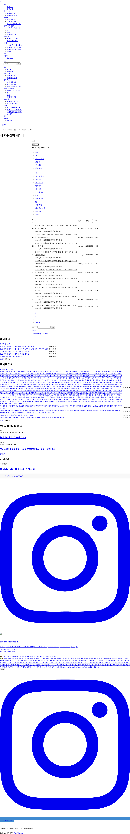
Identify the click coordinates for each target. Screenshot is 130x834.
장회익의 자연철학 (9, 26)
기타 (36, 214)
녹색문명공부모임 (12, 39)
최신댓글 (3, 369)
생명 (36, 195)
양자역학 (38, 186)
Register (10, 58)
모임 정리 (38, 162)
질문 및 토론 (39, 159)
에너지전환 (7, 11)
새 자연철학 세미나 (12, 41)
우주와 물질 (39, 192)
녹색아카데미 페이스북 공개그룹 (17, 469)
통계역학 (38, 189)
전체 (36, 152)
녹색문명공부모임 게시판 (14, 47)
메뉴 (1, 1)
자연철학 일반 (40, 208)
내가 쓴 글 (7, 344)
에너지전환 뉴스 (12, 13)
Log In (6, 56)
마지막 (37, 322)
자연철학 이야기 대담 (13, 28)
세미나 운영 (39, 168)
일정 (5, 53)
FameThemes (18, 833)
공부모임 (6, 36)
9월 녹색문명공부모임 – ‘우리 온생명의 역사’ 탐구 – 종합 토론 (27, 449)
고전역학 (38, 179)
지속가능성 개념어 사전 (14, 24)
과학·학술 (7, 17)
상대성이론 (39, 182)
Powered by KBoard (40, 333)
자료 (36, 155)
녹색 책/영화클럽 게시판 (14, 49)
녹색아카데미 (4, 125)
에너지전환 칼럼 (12, 15)
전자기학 (38, 211)
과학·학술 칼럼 (11, 22)
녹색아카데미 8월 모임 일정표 (13, 437)
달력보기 (2, 454)
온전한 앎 (38, 205)
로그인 (2, 359)
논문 (8, 32)
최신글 (2, 344)
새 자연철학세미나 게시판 (14, 45)
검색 (53, 327)
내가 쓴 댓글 (9, 369)
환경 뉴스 (10, 7)
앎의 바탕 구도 (40, 176)
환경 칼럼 (10, 9)
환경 (5, 5)
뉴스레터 (9, 51)
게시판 (6, 43)
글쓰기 (34, 330)
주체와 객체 (39, 198)
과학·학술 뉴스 (11, 19)
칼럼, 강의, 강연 (11, 34)
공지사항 (38, 165)
